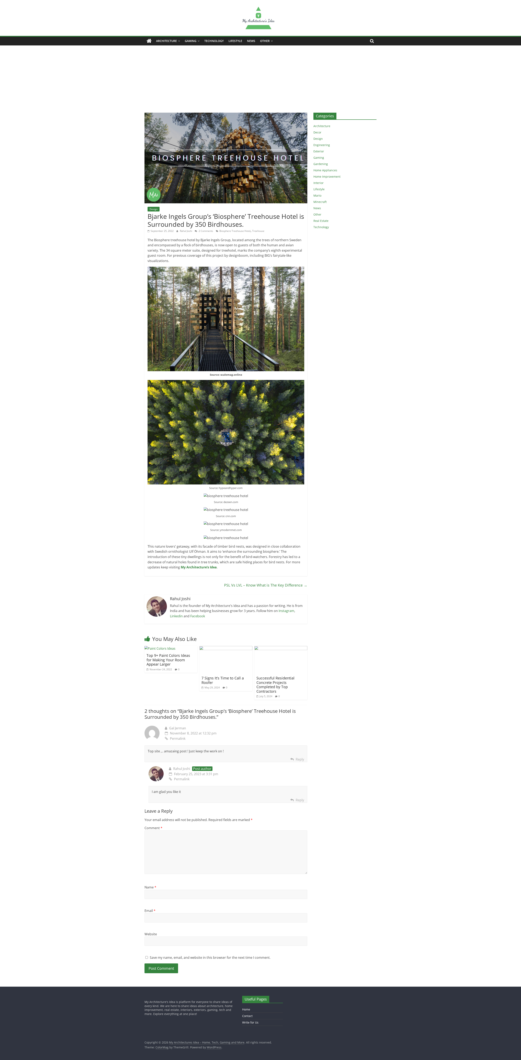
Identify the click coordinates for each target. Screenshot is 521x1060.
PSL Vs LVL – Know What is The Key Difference (265, 585)
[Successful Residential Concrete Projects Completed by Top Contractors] (280, 648)
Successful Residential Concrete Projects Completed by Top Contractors (275, 685)
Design (154, 209)
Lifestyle (235, 41)
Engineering (321, 145)
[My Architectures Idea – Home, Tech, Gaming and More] (149, 41)
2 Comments (205, 231)
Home (246, 1009)
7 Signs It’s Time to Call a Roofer (222, 680)
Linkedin (176, 616)
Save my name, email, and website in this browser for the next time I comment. (210, 957)
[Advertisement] (260, 76)
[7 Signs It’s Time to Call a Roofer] (225, 648)
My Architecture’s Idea (199, 567)
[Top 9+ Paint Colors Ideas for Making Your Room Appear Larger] (159, 648)
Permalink (177, 738)
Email (149, 910)
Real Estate (320, 221)
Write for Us (250, 1022)
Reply (300, 759)
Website (150, 934)
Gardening (320, 164)
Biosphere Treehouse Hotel (235, 231)
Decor (317, 132)
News (251, 41)
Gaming (190, 41)
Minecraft (320, 202)
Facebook (197, 616)
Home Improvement (326, 176)
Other (265, 41)
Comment (153, 828)
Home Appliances (325, 170)
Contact (247, 1016)
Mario (317, 195)
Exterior (318, 151)
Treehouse (258, 231)
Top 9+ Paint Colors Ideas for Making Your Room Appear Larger (168, 660)
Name (150, 887)
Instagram (286, 611)
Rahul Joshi (186, 231)
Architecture (166, 41)
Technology (214, 41)
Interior (318, 183)
